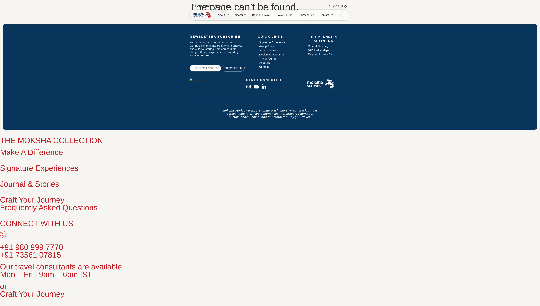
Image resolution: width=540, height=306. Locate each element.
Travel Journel (284, 14)
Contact (264, 66)
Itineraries (241, 14)
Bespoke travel (261, 14)
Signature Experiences (39, 168)
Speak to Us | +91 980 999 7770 (214, 6)
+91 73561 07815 (30, 255)
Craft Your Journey (32, 199)
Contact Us (326, 14)
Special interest (268, 50)
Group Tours (266, 46)
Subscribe (336, 6)
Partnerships (306, 14)
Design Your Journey (271, 54)
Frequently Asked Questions (49, 207)
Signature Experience (272, 42)
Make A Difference (31, 152)
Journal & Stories (29, 184)
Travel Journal (267, 58)
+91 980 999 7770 (31, 247)
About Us (223, 14)
